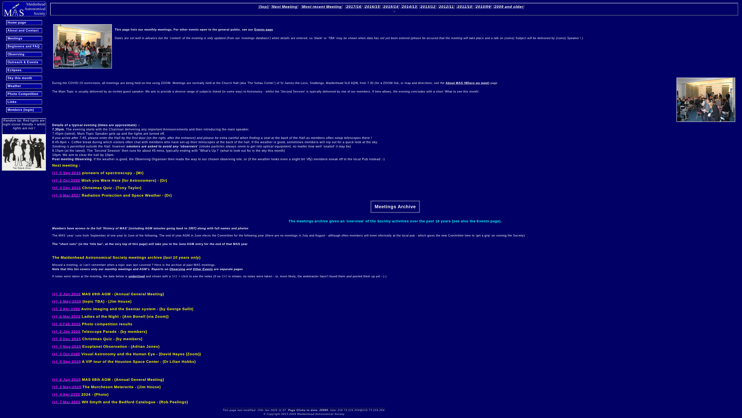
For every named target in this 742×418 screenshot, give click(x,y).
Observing (177, 269)
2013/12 (428, 7)
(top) (263, 7)
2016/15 (372, 7)
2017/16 (353, 7)
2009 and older (508, 7)
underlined (136, 276)
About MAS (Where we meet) (467, 83)
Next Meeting (284, 7)
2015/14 (390, 7)
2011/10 (464, 7)
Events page (263, 29)
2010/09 (483, 7)
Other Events (203, 269)
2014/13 (409, 7)
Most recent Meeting (322, 7)
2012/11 (446, 7)
